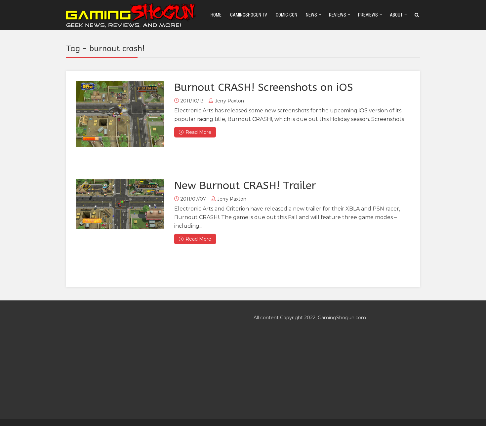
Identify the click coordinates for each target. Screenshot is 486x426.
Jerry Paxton (229, 101)
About (396, 15)
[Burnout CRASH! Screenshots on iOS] (120, 114)
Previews (368, 15)
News (311, 15)
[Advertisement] (149, 360)
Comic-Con (286, 15)
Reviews (337, 15)
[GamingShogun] (131, 14)
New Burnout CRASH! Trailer (245, 185)
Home (216, 15)
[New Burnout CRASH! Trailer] (120, 204)
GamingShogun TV (248, 15)
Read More (198, 132)
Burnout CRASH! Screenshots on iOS (263, 87)
